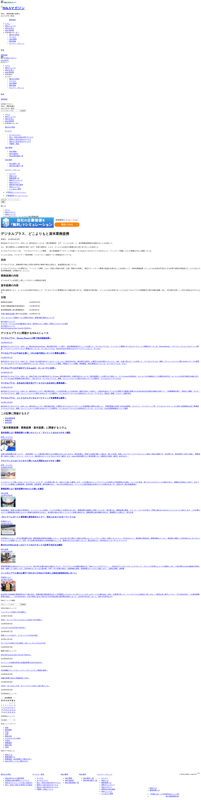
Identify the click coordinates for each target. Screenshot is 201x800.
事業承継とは (14, 178)
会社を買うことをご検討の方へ (16, 761)
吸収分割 (8, 745)
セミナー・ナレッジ (16, 43)
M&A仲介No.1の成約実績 (14, 778)
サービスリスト (15, 135)
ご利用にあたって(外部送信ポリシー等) (164, 794)
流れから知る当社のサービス (20, 141)
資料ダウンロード (16, 180)
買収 (6, 728)
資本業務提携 (10, 418)
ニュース (10, 68)
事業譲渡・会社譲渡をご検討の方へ (18, 759)
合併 (6, 734)
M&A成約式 (13, 154)
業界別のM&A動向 (16, 185)
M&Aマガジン (14, 182)
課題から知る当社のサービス (20, 139)
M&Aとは (13, 176)
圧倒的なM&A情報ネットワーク (17, 780)
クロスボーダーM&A (13, 738)
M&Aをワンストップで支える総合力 (18, 783)
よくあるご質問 (15, 189)
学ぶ (9, 70)
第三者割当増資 (8, 314)
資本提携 (8, 423)
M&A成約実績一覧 (16, 156)
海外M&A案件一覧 (16, 166)
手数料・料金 (14, 144)
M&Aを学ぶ (9, 28)
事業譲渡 (8, 743)
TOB (6, 732)
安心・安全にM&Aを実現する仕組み (18, 785)
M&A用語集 (9, 30)
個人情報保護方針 (172, 796)
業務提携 (8, 420)
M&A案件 (8, 160)
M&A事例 (13, 39)
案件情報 (12, 41)
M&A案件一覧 (14, 164)
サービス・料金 (38, 774)
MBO (7, 747)
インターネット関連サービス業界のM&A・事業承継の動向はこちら (28, 318)
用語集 (9, 72)
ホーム (7, 210)
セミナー (12, 174)
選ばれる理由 (14, 35)
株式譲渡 (8, 730)
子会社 (7, 740)
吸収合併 (8, 736)
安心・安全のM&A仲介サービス (21, 137)
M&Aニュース (10, 26)
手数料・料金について (45, 789)
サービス (12, 37)
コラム (7, 24)
